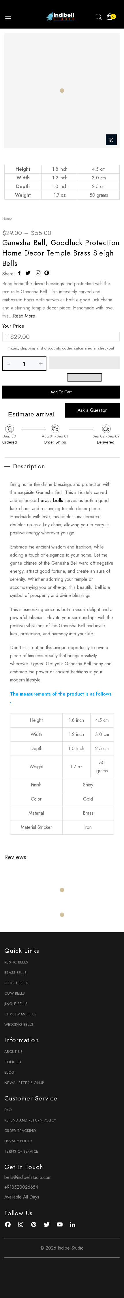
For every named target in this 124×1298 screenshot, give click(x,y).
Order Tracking (20, 1130)
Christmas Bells (20, 1014)
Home (7, 218)
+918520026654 (21, 1187)
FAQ (8, 1110)
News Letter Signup (24, 1082)
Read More (24, 316)
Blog (9, 1072)
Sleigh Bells (16, 983)
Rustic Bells (16, 962)
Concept (13, 1062)
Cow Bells (14, 993)
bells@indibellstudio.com (27, 1177)
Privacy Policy (18, 1141)
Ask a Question (93, 410)
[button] (84, 362)
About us (13, 1051)
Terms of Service (21, 1151)
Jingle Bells (15, 1003)
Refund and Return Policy (30, 1120)
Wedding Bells (18, 1024)
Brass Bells (15, 972)
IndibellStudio (71, 1248)
